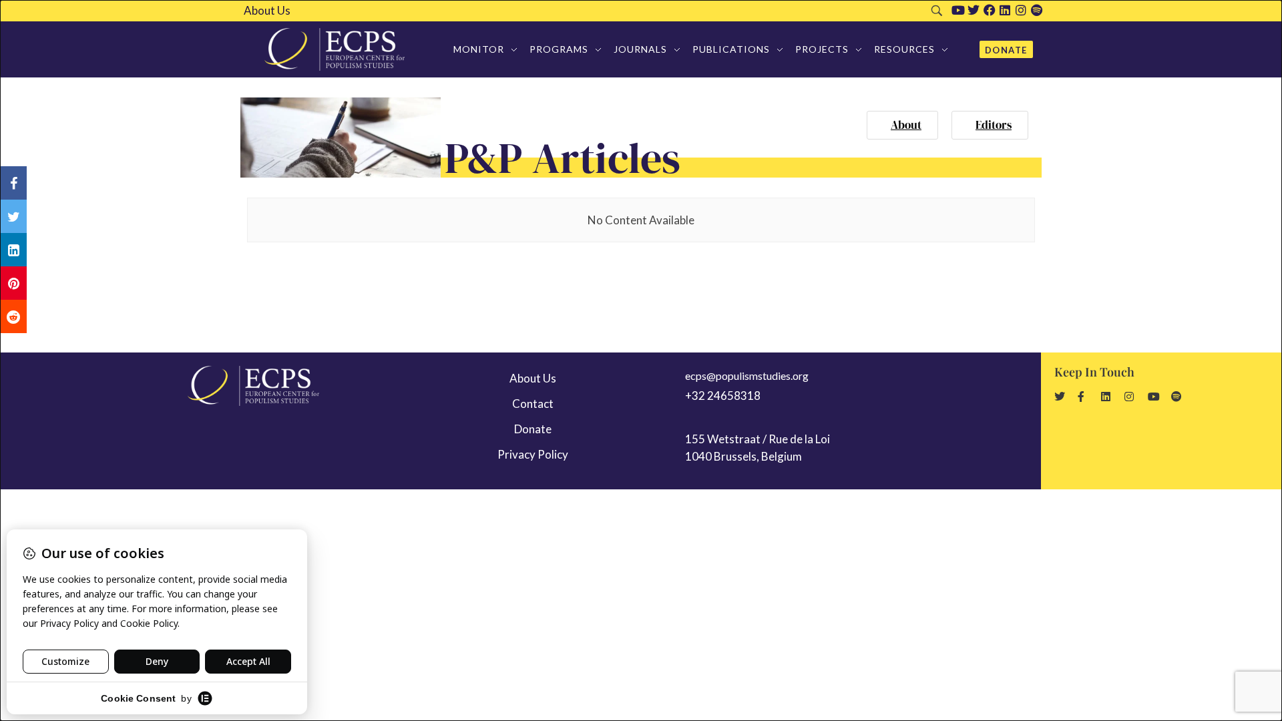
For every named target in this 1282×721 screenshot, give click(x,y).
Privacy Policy (532, 454)
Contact (533, 404)
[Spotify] (1037, 10)
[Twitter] (974, 10)
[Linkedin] (1005, 10)
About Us (267, 10)
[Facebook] (990, 10)
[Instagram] (1021, 10)
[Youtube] (958, 10)
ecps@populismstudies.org (747, 375)
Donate (533, 429)
